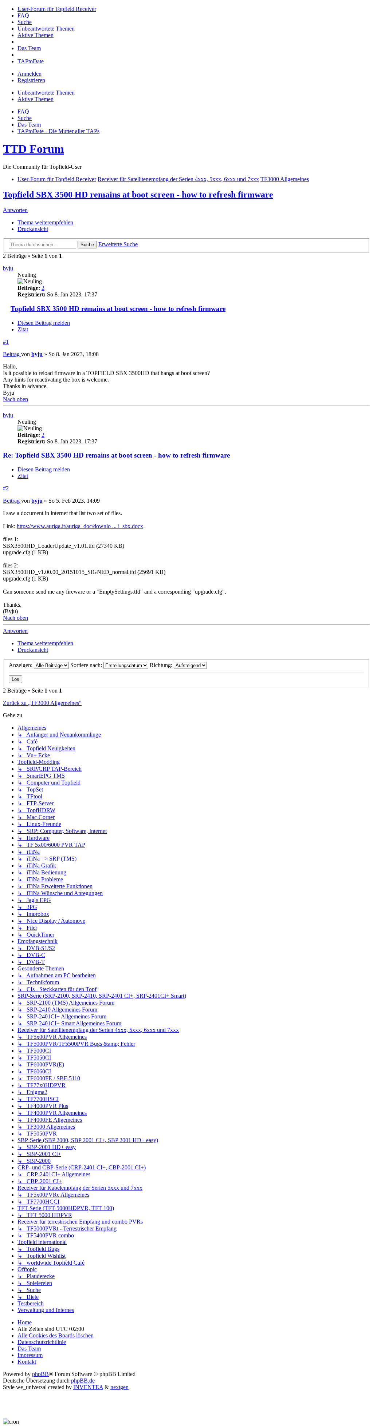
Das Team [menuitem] (29, 124)
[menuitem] (56, 9)
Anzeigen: (21, 665)
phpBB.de (83, 1380)
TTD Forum (33, 148)
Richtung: (162, 665)
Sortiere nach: (86, 665)
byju (8, 268)
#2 (6, 488)
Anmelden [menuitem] (29, 74)
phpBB (40, 1374)
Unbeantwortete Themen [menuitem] (46, 92)
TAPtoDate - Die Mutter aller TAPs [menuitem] (58, 131)
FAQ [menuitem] (23, 111)
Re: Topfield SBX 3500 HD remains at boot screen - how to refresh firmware (116, 455)
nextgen (119, 1387)
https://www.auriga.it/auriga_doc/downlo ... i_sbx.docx (80, 526)
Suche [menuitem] (24, 118)
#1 (6, 342)
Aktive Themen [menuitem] (35, 99)
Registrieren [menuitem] (31, 80)
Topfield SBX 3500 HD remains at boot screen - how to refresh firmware (138, 194)
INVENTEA (88, 1387)
